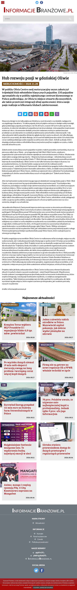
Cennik (40, 539)
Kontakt (40, 534)
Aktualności (40, 523)
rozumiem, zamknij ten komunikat (43, 587)
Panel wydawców (40, 536)
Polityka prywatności (40, 542)
